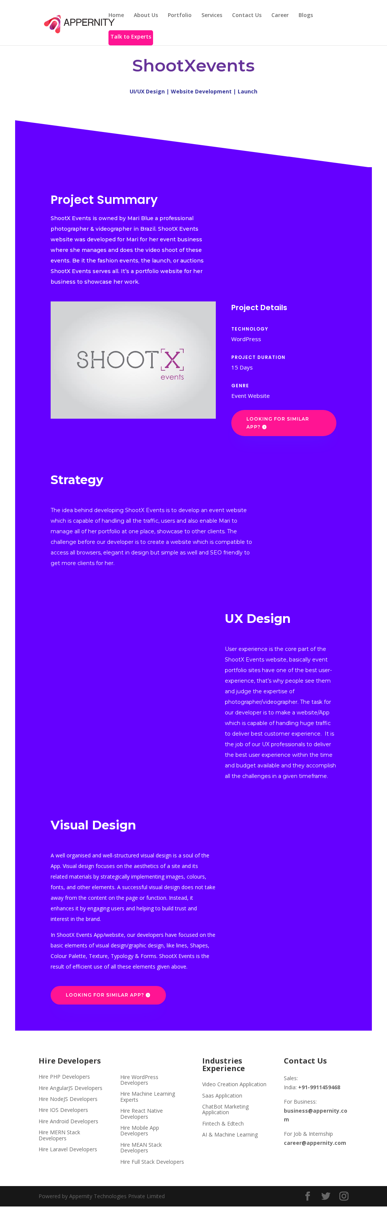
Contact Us (247, 15)
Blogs (306, 15)
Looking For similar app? (277, 422)
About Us (146, 15)
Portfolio (180, 15)
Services (211, 15)
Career (280, 15)
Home (116, 15)
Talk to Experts (130, 37)
